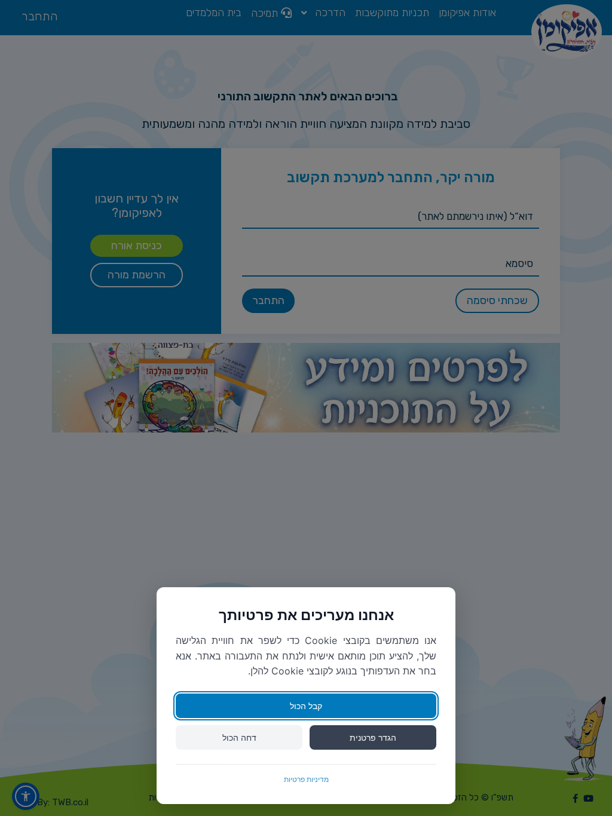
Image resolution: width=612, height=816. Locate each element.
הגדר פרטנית (373, 737)
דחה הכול (239, 737)
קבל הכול (306, 706)
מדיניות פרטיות (306, 779)
